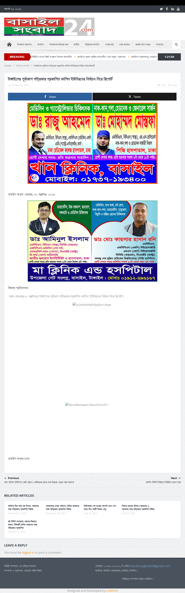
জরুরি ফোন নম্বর (142, 44)
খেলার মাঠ (109, 44)
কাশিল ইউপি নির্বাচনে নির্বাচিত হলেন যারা (163, 482)
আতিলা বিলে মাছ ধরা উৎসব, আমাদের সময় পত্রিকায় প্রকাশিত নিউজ (23, 507)
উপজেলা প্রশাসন (24, 44)
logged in (28, 552)
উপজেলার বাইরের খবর (59, 44)
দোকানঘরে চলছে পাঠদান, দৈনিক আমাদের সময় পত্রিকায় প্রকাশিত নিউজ (62, 507)
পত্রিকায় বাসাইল (92, 44)
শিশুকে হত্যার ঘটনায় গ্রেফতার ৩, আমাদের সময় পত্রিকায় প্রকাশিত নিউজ (138, 507)
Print (163, 85)
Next (174, 478)
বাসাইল (40, 44)
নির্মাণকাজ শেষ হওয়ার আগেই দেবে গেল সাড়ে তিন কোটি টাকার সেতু (100, 507)
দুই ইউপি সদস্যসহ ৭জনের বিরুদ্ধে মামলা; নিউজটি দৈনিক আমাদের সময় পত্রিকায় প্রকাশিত (22, 524)
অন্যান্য (159, 44)
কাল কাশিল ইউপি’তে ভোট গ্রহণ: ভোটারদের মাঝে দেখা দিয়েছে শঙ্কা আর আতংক (39, 482)
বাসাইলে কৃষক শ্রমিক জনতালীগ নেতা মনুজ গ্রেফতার (82, 57)
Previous (13, 478)
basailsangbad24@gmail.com (150, 566)
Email (174, 85)
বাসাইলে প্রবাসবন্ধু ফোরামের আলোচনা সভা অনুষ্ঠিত (135, 57)
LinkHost (112, 591)
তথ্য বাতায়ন (124, 44)
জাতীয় (76, 44)
